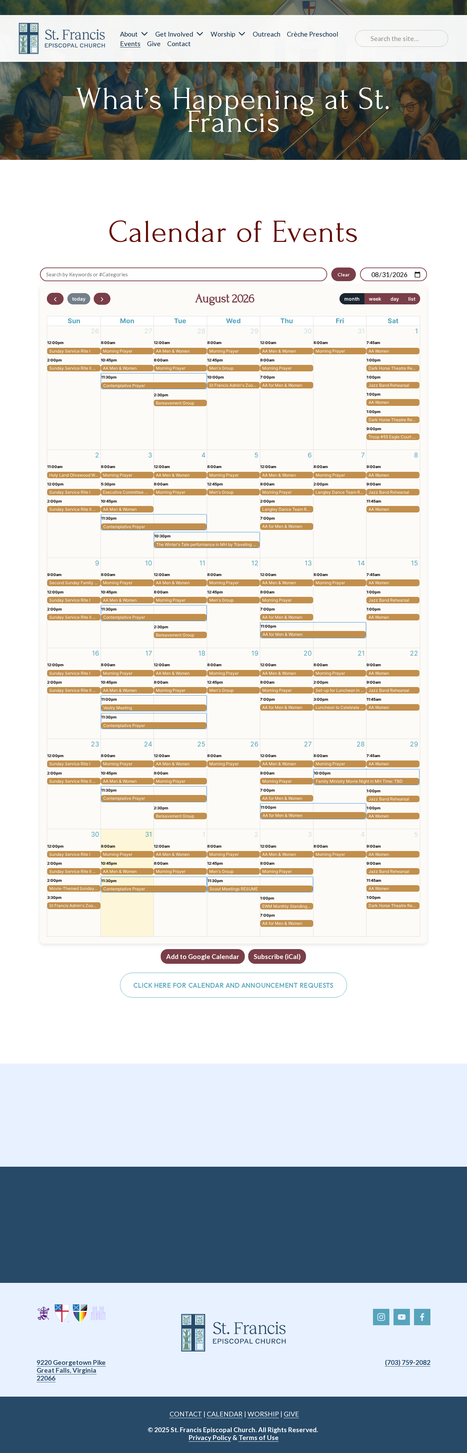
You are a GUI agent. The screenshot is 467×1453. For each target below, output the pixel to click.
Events (130, 43)
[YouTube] (401, 1317)
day (394, 299)
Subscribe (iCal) (277, 956)
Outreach (266, 34)
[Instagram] (381, 1317)
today (78, 299)
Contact (179, 43)
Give (154, 43)
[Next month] (102, 299)
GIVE (291, 1414)
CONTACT (186, 1414)
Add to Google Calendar (202, 956)
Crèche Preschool (312, 34)
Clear (343, 274)
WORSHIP (263, 1414)
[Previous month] (55, 299)
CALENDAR (225, 1414)
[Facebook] (422, 1317)
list (411, 299)
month (352, 299)
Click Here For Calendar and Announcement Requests (233, 985)
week (375, 299)
